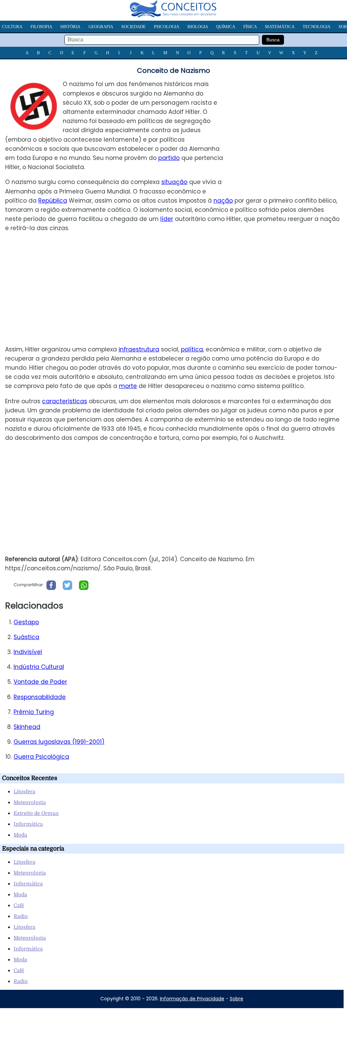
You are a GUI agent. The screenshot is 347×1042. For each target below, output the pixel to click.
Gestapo (26, 622)
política (192, 349)
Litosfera (24, 792)
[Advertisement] (290, 127)
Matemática (279, 26)
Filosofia (41, 26)
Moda (20, 835)
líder (166, 219)
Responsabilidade (40, 697)
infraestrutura (139, 349)
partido (169, 158)
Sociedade (133, 26)
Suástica (26, 637)
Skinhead (27, 727)
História (70, 26)
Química (225, 26)
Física (250, 26)
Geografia (100, 26)
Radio (21, 916)
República (52, 201)
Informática (28, 824)
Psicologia (166, 26)
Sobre (236, 998)
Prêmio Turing (34, 712)
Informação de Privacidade (192, 998)
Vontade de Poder (40, 682)
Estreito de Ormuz (36, 813)
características (64, 401)
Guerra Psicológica (41, 757)
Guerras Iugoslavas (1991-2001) (59, 742)
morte (128, 386)
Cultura (12, 26)
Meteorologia (30, 802)
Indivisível (28, 652)
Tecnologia (316, 26)
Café (19, 905)
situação (174, 182)
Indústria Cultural (39, 667)
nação (223, 201)
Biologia (197, 26)
